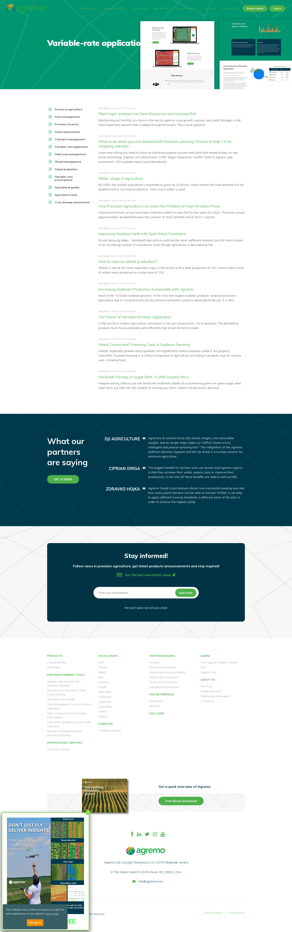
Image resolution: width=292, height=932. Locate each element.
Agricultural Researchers (164, 687)
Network (161, 8)
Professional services (64, 742)
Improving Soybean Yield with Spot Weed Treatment (142, 234)
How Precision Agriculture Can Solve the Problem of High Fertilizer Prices (159, 206)
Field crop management (70, 154)
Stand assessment (67, 132)
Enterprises (156, 701)
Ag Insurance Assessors (164, 677)
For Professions (162, 655)
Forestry (105, 724)
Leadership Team (211, 691)
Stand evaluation (66, 169)
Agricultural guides (67, 187)
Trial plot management (70, 139)
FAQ (203, 667)
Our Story (206, 686)
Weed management (68, 161)
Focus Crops (114, 8)
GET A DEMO (63, 479)
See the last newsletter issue (148, 575)
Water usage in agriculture (120, 178)
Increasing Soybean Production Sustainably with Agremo (145, 289)
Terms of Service (213, 912)
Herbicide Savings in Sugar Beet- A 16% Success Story (143, 377)
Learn (205, 655)
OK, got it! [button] (35, 922)
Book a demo (255, 8)
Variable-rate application (71, 146)
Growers (154, 662)
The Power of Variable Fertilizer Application (134, 317)
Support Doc (208, 672)
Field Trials (53, 667)
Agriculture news (66, 194)
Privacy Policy (237, 912)
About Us (208, 679)
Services (154, 706)
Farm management (67, 116)
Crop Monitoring (56, 662)
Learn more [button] (52, 913)
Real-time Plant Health (61, 699)
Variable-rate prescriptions (64, 178)
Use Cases (141, 8)
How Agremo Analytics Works (219, 662)
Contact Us (230, 8)
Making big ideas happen (215, 696)
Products (87, 8)
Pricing (210, 8)
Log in (277, 8)
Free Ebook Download (181, 801)
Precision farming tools (66, 674)
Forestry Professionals (162, 667)
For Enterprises (161, 694)
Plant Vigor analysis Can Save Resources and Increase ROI (147, 114)
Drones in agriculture (69, 109)
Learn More (186, 8)
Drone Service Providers (163, 682)
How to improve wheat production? (127, 261)
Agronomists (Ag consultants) (167, 672)
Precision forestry (67, 124)
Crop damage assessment (72, 202)
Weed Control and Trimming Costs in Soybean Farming (144, 344)
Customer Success (58, 749)
